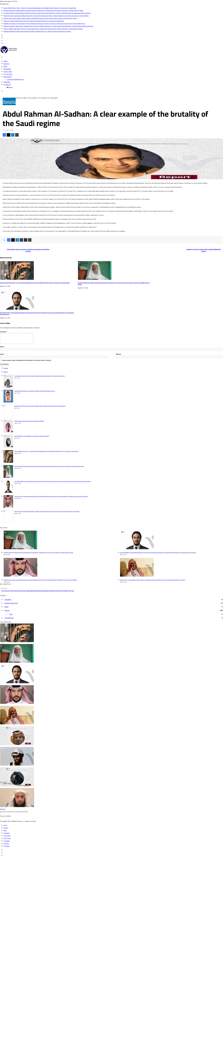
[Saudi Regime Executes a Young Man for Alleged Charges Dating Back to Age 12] (8, 402)
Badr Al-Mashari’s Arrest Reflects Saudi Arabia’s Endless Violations (31, 436)
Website (118, 354)
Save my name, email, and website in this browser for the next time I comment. (26, 360)
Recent (5, 372)
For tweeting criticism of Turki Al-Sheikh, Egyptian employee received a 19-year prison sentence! (39, 376)
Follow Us (2, 809)
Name (2, 346)
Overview (6, 82)
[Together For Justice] (8, 53)
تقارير (10, 614)
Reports (6, 63)
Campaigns (7, 69)
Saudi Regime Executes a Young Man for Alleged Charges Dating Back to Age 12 (34, 391)
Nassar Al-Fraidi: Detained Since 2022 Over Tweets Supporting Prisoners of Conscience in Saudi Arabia (33, 21)
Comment (3, 331)
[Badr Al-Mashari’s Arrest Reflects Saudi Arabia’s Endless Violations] (8, 447)
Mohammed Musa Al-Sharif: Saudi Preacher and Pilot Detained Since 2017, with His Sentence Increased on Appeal (37, 31)
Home (5, 61)
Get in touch (7, 74)
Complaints (7, 77)
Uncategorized (9, 617)
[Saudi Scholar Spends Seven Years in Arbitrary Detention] (8, 432)
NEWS (6, 606)
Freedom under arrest (11, 603)
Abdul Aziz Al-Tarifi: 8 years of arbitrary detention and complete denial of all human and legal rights (39, 406)
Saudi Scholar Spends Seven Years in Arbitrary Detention (29, 421)
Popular (5, 368)
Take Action (7, 71)
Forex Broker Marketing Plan (15, 79)
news (5, 66)
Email (2, 354)
